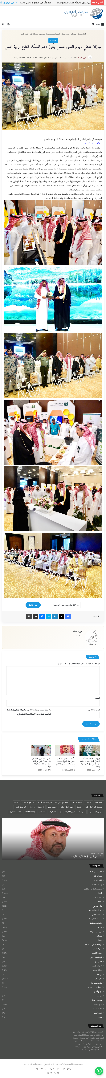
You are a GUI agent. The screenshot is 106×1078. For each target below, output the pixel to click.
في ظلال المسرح (96, 965)
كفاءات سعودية (96, 983)
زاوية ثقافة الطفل (96, 957)
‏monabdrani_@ (15, 812)
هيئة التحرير (61, 1068)
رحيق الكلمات (97, 953)
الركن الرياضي (97, 906)
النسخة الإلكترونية (95, 918)
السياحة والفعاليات (95, 910)
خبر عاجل (99, 935)
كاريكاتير (99, 974)
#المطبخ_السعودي (28, 802)
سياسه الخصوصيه (40, 1068)
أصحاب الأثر (98, 876)
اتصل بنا (52, 1068)
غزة (60, 812)
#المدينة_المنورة (77, 802)
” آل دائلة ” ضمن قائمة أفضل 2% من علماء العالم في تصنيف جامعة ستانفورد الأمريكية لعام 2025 (65, 762)
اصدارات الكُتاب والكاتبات (93, 888)
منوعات (99, 995)
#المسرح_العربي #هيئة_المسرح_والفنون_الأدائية (53, 802)
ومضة (100, 1017)
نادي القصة (98, 1004)
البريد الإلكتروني (94, 710)
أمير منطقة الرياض (20, 807)
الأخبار (100, 893)
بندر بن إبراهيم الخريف (95, 812)
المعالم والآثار (97, 914)
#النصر (16, 802)
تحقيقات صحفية (96, 923)
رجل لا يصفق (97, 948)
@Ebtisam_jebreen (37, 807)
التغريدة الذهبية (96, 897)
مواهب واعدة (97, 1000)
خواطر (100, 940)
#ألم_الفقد (98, 802)
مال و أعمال (98, 991)
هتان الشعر (98, 1012)
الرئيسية (81, 34)
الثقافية (99, 901)
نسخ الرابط (33, 605)
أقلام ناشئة (98, 880)
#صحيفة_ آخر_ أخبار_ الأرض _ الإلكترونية (89, 807)
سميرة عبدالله (81, 57)
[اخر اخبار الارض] (83, 13)
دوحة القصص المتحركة (93, 944)
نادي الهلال (52, 812)
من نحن (69, 1068)
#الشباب (88, 802)
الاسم (97, 698)
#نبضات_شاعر (52, 807)
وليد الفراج (42, 812)
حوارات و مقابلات (96, 931)
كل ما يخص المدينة (95, 987)
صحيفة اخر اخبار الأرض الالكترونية (75, 812)
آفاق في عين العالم (95, 871)
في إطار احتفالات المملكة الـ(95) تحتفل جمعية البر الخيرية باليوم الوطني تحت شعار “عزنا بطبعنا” (90, 762)
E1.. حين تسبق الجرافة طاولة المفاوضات (86, 856)
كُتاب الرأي (98, 978)
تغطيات (73, 34)
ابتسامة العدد (97, 884)
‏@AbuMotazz (30, 812)
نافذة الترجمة (97, 1008)
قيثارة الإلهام (97, 970)
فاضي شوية (98, 961)
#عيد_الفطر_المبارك (67, 807)
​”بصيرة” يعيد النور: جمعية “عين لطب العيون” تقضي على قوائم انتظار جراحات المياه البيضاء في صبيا (41, 762)
